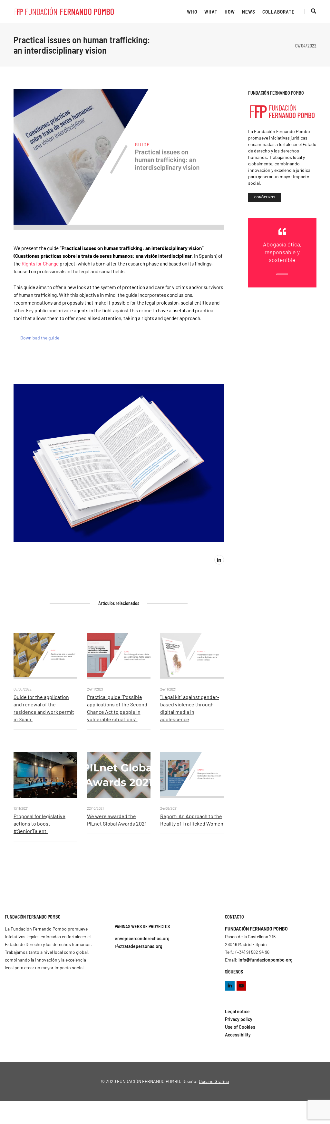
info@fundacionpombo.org (265, 960)
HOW (230, 12)
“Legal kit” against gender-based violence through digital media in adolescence (189, 708)
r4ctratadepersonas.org (138, 946)
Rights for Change (40, 263)
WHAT (211, 12)
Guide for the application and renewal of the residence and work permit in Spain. (44, 708)
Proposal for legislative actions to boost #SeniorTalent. (39, 823)
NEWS (248, 12)
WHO (192, 12)
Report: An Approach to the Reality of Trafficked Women (191, 820)
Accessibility (238, 1034)
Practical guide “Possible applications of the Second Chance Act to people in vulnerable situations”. (117, 708)
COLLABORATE (278, 12)
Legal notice (237, 1011)
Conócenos (265, 197)
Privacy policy (238, 1019)
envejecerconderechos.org (142, 938)
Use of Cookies (240, 1027)
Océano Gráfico (214, 1081)
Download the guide (39, 337)
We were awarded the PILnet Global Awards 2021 (117, 820)
